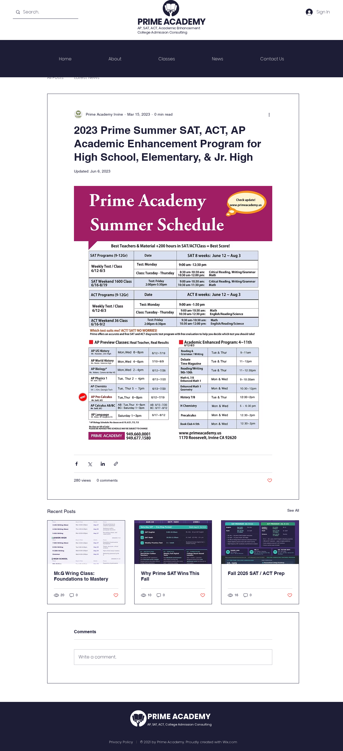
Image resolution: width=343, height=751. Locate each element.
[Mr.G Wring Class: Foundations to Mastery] (86, 542)
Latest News (86, 77)
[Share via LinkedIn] (102, 463)
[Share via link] (115, 463)
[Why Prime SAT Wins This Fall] (173, 542)
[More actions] (269, 114)
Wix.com (230, 742)
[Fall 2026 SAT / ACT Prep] (260, 542)
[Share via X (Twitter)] (89, 463)
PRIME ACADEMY (171, 22)
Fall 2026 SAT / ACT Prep (256, 573)
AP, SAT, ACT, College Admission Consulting (179, 724)
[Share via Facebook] (76, 463)
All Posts (55, 77)
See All (293, 510)
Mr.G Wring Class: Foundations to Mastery (81, 576)
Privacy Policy (121, 742)
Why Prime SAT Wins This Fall (170, 576)
